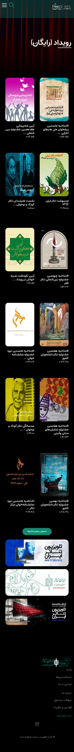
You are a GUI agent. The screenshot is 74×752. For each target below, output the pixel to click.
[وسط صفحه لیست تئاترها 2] (37, 582)
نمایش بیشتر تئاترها (37, 531)
